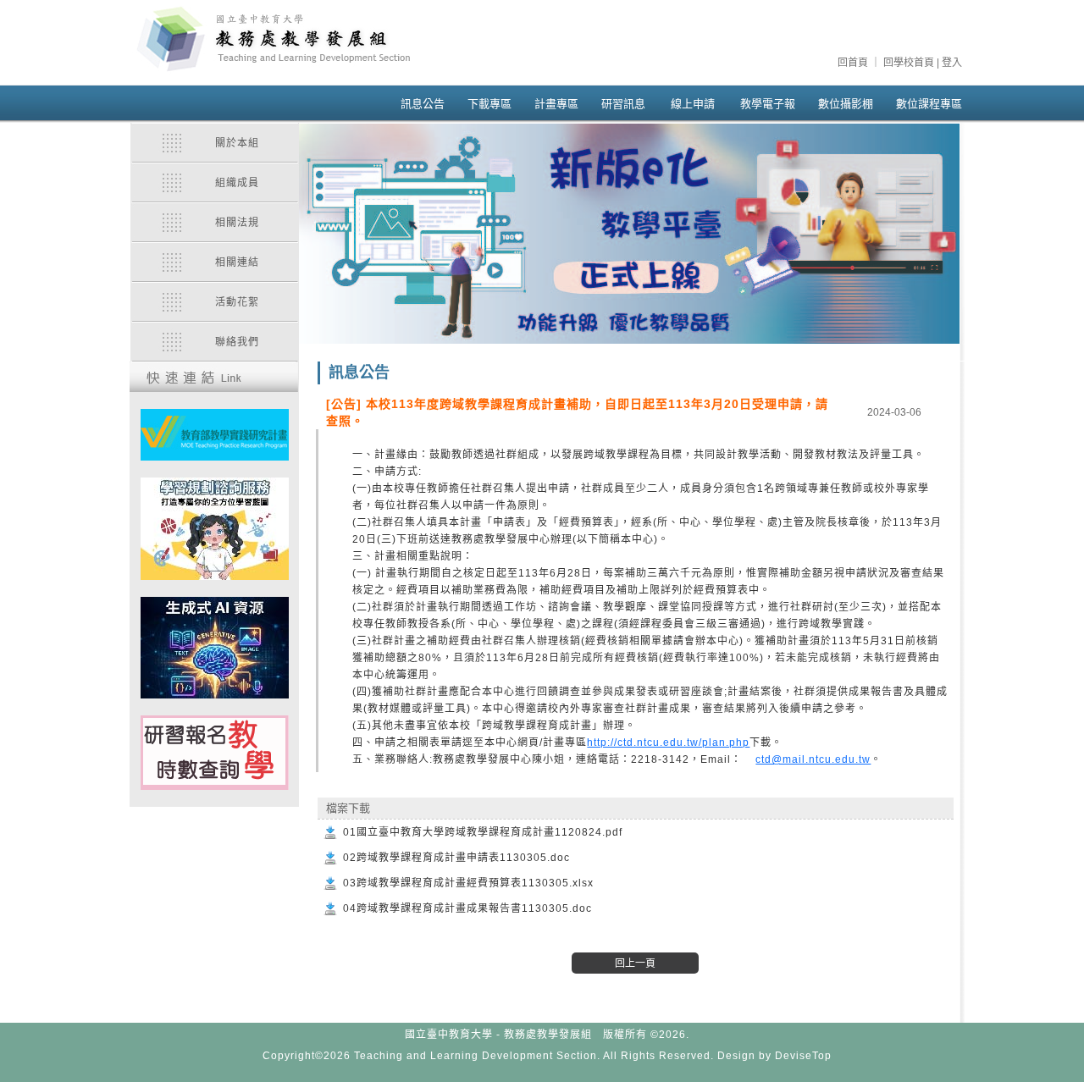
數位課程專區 (929, 103)
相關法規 (237, 223)
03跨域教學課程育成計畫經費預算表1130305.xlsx (468, 883)
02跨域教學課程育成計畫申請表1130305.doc (456, 858)
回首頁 (853, 63)
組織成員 (237, 183)
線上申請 (693, 103)
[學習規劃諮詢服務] (215, 529)
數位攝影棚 (845, 103)
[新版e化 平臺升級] (629, 234)
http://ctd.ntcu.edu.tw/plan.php (668, 742)
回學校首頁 (908, 63)
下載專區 (489, 103)
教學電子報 (767, 103)
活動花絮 (237, 302)
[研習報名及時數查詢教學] (215, 752)
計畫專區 (556, 103)
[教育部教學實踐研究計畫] (215, 435)
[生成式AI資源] (215, 647)
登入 (952, 63)
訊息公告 (423, 103)
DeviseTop (803, 1056)
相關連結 (237, 262)
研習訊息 (623, 103)
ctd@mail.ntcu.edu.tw (813, 759)
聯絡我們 (237, 342)
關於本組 (237, 143)
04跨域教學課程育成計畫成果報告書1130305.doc (467, 908)
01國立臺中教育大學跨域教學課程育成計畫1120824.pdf (482, 832)
